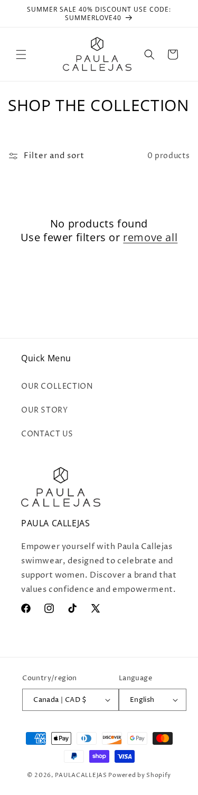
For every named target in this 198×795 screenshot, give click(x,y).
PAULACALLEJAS (81, 775)
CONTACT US (47, 434)
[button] (21, 54)
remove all (150, 237)
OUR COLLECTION (56, 386)
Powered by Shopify (139, 775)
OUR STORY (44, 410)
